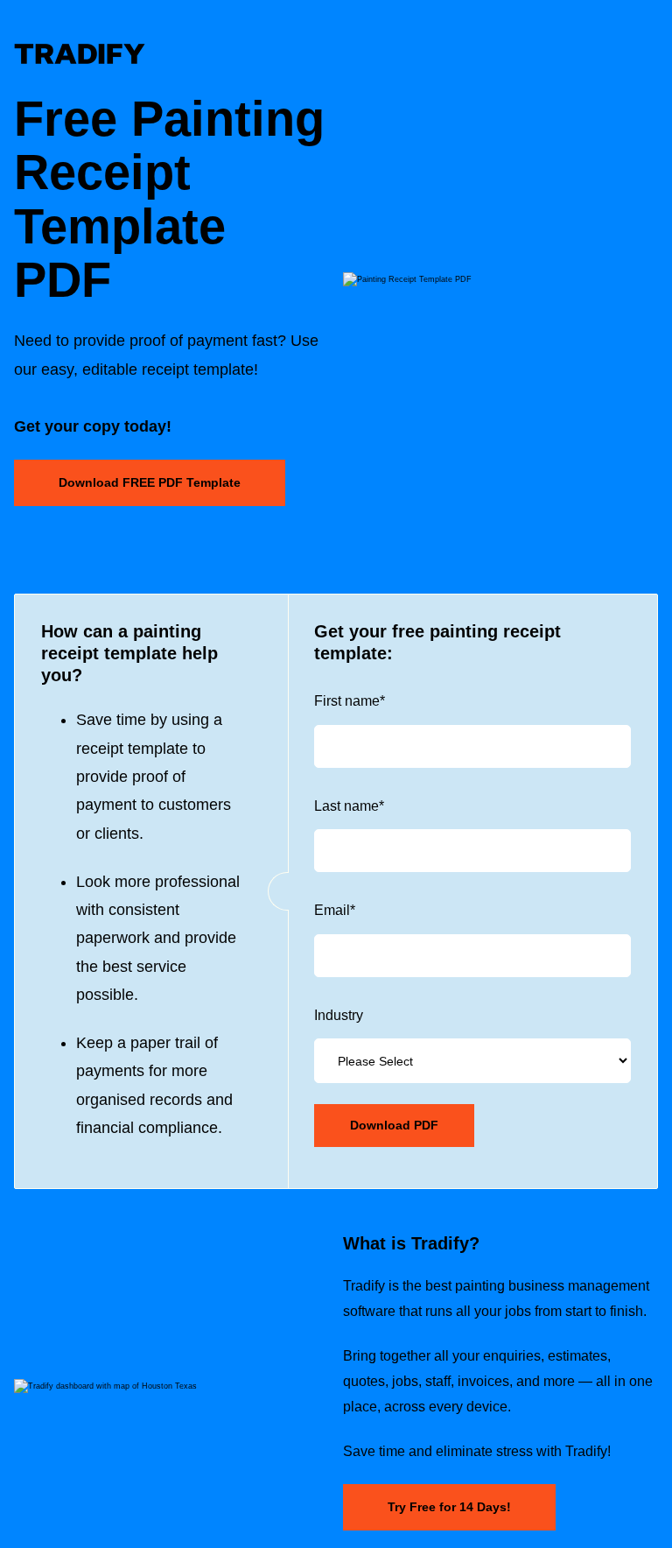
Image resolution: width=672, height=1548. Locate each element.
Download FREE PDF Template (150, 482)
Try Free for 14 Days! (449, 1507)
